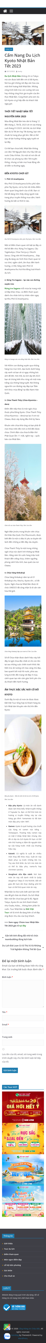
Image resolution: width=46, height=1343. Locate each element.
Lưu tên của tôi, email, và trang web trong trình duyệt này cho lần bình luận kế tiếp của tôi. (22, 1058)
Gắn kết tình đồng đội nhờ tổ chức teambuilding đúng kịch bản (21, 937)
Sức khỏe (8, 1270)
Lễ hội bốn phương (12, 1265)
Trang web (7, 1037)
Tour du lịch (9, 1249)
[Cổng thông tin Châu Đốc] (5, 11)
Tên (4, 1012)
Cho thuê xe (9, 1276)
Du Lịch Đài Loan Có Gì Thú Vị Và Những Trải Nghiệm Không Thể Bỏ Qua (21, 947)
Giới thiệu (8, 1243)
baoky (20, 71)
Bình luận (7, 977)
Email (5, 1024)
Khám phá (9, 49)
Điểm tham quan (11, 1254)
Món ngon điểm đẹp (13, 1259)
